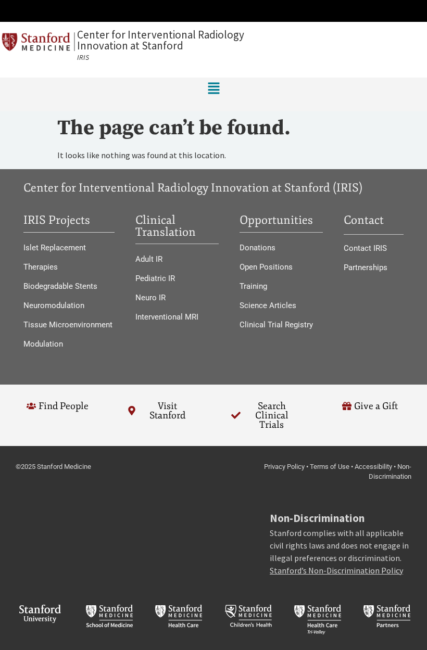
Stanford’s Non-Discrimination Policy (336, 570)
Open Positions (266, 267)
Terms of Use (329, 466)
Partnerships (365, 267)
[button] (213, 11)
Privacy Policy (284, 466)
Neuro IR (150, 297)
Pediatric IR (155, 278)
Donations (257, 247)
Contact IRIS (365, 248)
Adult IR (148, 259)
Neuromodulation (53, 305)
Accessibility (373, 466)
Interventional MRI (166, 317)
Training (253, 286)
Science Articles (268, 305)
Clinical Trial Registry (276, 324)
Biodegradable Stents (60, 286)
